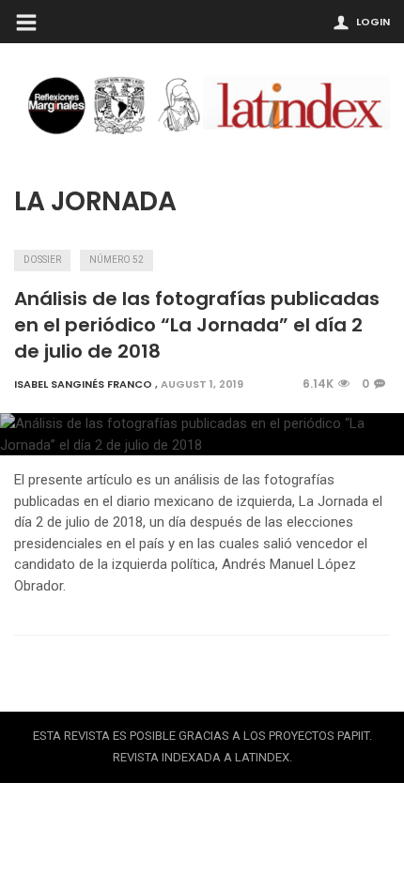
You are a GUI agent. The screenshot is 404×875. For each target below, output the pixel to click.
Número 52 (116, 259)
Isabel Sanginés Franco (83, 383)
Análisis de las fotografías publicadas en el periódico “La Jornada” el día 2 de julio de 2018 (197, 324)
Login (373, 21)
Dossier (42, 259)
